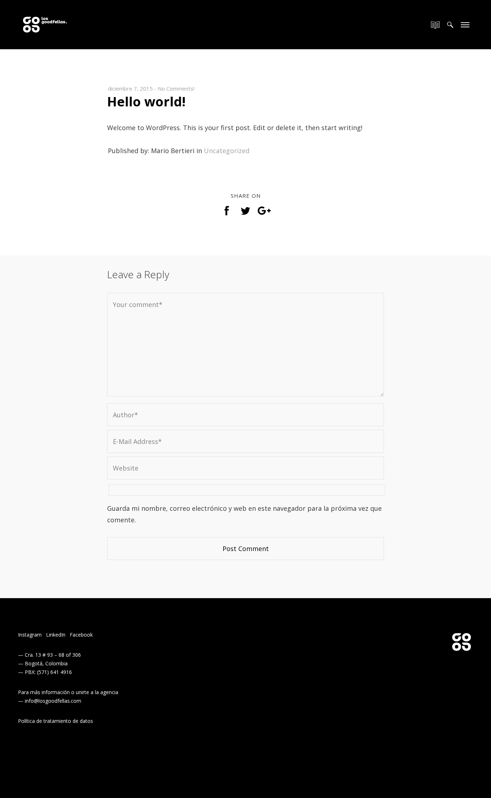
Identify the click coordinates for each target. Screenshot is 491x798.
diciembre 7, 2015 (130, 88)
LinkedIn (55, 634)
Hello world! (146, 101)
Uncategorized (226, 150)
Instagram (30, 634)
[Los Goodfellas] (45, 20)
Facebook (81, 634)
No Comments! (176, 88)
